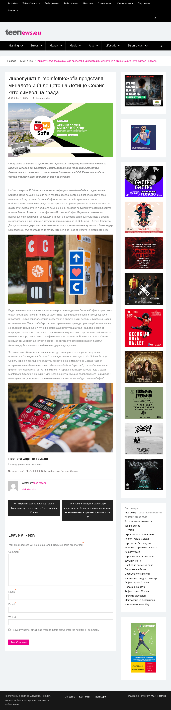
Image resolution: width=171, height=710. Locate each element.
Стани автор (105, 3)
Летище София (69, 471)
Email (11, 604)
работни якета (133, 560)
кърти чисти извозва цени (139, 534)
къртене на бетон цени (138, 543)
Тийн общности (31, 3)
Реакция (88, 3)
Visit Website (29, 489)
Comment (13, 551)
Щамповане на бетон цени (140, 600)
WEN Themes (158, 695)
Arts (91, 45)
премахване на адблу (137, 604)
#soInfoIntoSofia (38, 471)
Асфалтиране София (137, 538)
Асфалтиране (132, 551)
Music (73, 45)
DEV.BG (129, 530)
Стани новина (125, 3)
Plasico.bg (130, 512)
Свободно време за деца (139, 565)
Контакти (13, 10)
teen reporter (43, 98)
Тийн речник (52, 3)
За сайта (13, 3)
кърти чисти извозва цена (139, 556)
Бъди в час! (135, 45)
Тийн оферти (71, 3)
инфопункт (53, 471)
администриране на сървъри (141, 547)
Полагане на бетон (135, 569)
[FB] (155, 18)
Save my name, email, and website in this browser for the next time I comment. (56, 629)
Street (34, 45)
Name (11, 591)
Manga (54, 45)
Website (12, 617)
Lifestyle (111, 45)
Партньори (144, 3)
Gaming (14, 45)
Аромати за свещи (135, 595)
